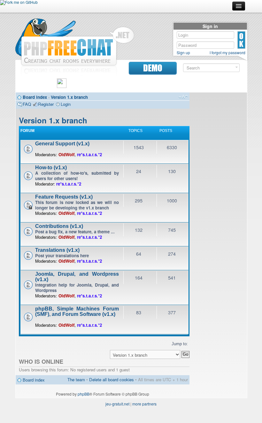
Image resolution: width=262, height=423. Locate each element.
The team (76, 379)
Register (46, 104)
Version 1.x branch (69, 97)
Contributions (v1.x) (59, 226)
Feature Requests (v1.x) (64, 197)
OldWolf (66, 154)
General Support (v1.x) (62, 143)
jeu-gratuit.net (117, 403)
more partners (144, 403)
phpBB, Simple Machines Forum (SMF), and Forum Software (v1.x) (77, 311)
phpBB (83, 394)
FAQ (27, 104)
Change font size (183, 97)
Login (66, 104)
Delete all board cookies (111, 379)
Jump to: (180, 343)
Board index (35, 97)
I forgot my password (227, 52)
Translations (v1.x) (57, 250)
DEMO (152, 68)
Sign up (183, 52)
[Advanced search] (237, 67)
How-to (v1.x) (51, 167)
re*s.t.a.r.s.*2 (89, 154)
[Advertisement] (218, 191)
